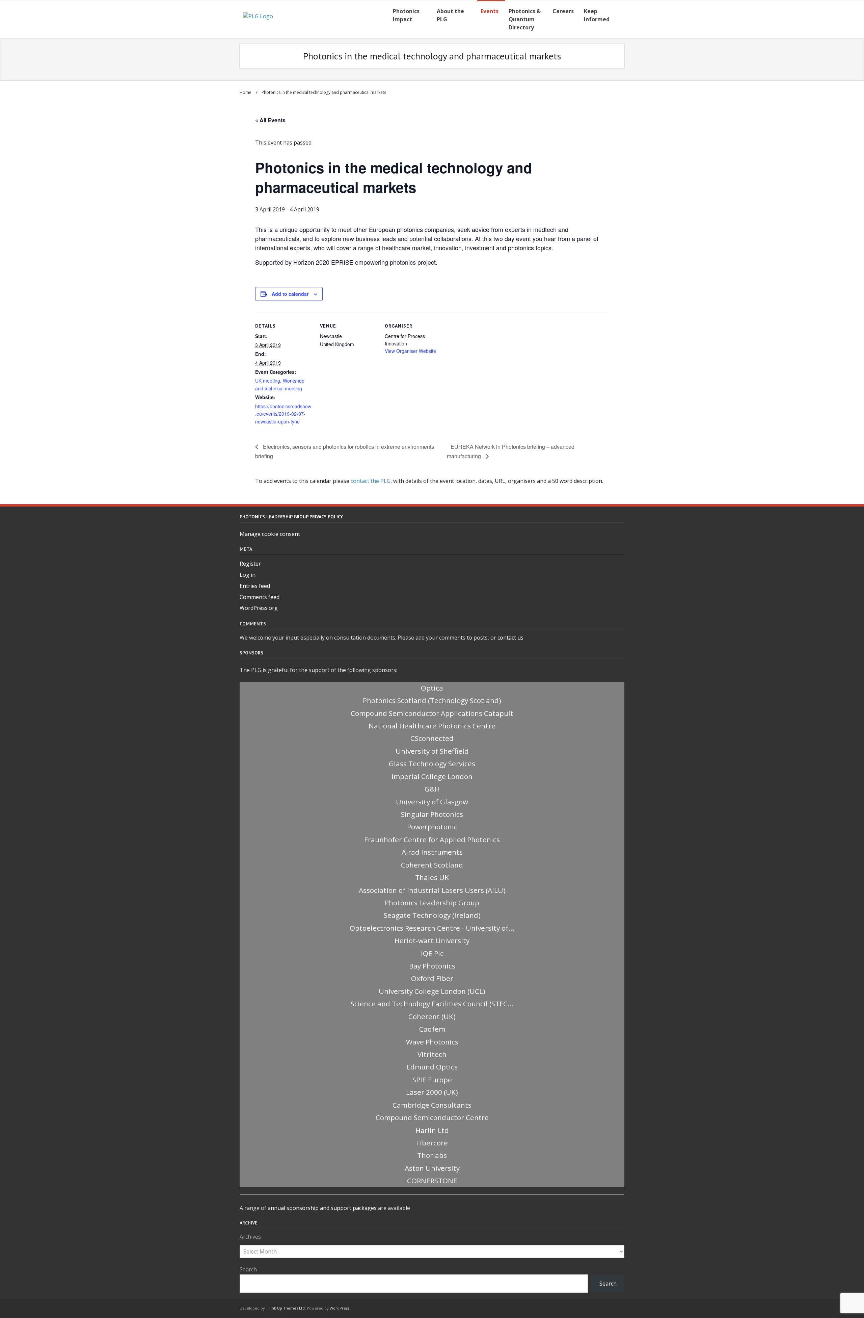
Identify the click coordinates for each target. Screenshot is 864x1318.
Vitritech (432, 1054)
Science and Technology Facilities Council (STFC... (432, 1003)
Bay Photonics (432, 966)
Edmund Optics (432, 1066)
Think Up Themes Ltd (285, 1308)
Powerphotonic (432, 826)
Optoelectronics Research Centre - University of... (432, 928)
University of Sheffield (432, 751)
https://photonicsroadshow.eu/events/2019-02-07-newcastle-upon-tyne (283, 414)
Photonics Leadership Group (432, 902)
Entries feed (255, 586)
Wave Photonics (432, 1041)
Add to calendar (290, 293)
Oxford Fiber (432, 978)
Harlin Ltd (432, 1130)
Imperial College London (432, 776)
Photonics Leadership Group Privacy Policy (291, 517)
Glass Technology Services (432, 763)
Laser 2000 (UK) (432, 1092)
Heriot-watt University (432, 940)
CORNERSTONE (432, 1180)
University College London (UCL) (432, 991)
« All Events (270, 120)
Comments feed (259, 597)
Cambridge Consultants (432, 1105)
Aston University (432, 1168)
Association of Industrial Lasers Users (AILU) (432, 890)
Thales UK (432, 877)
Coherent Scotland (432, 865)
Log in (247, 574)
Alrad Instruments (432, 852)
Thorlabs (432, 1155)
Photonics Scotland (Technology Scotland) (432, 700)
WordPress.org (259, 608)
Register (250, 563)
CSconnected (432, 738)
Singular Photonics (432, 814)
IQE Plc (432, 953)
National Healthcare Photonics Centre (432, 725)
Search (248, 1269)
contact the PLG (370, 481)
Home (245, 92)
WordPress (339, 1308)
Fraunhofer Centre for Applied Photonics (432, 839)
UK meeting (267, 380)
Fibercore (432, 1142)
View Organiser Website (410, 350)
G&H (432, 789)
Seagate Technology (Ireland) (432, 915)
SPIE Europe (432, 1079)
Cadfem (432, 1029)
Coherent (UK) (432, 1016)
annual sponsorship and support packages (322, 1208)
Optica (432, 688)
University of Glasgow (432, 801)
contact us (510, 637)
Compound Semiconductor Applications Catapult (432, 713)
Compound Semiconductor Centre (432, 1117)
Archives (250, 1236)
